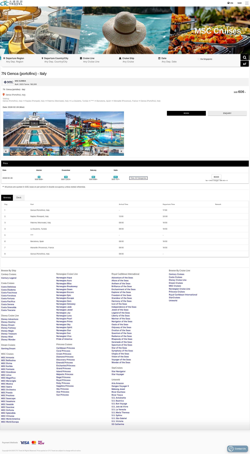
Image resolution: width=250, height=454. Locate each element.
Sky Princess (62, 389)
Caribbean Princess (65, 348)
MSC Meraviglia (8, 381)
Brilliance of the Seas (122, 286)
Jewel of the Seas (120, 310)
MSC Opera (6, 386)
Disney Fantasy (8, 328)
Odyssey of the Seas (121, 327)
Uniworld (173, 300)
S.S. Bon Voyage (119, 403)
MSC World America (10, 419)
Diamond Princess (64, 356)
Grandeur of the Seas (122, 298)
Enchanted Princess (65, 365)
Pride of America (64, 339)
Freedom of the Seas (121, 295)
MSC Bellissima (8, 360)
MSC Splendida (8, 413)
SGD (239, 3)
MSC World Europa (10, 422)
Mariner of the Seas (121, 318)
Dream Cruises (176, 283)
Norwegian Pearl (64, 318)
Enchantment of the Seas (124, 289)
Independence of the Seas (124, 307)
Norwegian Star (63, 330)
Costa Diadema (8, 289)
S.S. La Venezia (119, 409)
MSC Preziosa (7, 395)
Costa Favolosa (8, 295)
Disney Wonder (8, 339)
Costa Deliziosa (8, 287)
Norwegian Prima (64, 321)
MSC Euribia (7, 366)
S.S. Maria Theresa (120, 412)
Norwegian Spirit (64, 327)
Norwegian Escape (65, 298)
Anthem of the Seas (121, 283)
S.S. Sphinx (117, 415)
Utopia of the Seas (120, 353)
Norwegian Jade (64, 307)
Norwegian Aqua (64, 277)
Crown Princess (63, 354)
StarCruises (174, 297)
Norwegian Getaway (66, 304)
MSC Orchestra (8, 389)
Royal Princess (63, 380)
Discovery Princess (65, 359)
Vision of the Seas (120, 356)
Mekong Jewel (118, 389)
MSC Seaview (7, 407)
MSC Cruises (175, 286)
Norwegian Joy (63, 313)
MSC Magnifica (8, 378)
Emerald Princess (64, 362)
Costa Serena (7, 304)
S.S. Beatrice (118, 401)
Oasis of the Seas (120, 324)
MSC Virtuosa (7, 416)
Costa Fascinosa (9, 292)
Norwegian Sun (63, 333)
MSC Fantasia (7, 369)
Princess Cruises (177, 291)
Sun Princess (62, 395)
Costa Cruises (175, 277)
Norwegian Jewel (64, 310)
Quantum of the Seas (122, 333)
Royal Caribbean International (183, 294)
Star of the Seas (119, 348)
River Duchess (118, 392)
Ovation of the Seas (121, 330)
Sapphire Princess (65, 386)
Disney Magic (7, 331)
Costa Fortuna (8, 298)
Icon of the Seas (119, 304)
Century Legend (8, 278)
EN (231, 3)
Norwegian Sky (63, 324)
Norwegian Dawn (64, 289)
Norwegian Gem (63, 301)
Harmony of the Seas (122, 301)
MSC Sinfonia (7, 410)
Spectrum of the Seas (122, 345)
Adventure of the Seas (122, 277)
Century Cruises (176, 274)
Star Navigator (119, 371)
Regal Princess (63, 377)
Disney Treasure (9, 333)
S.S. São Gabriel (119, 418)
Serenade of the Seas (122, 342)
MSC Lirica (6, 375)
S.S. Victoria (117, 421)
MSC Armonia (7, 357)
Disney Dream (7, 325)
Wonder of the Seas (121, 362)
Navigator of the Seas (122, 321)
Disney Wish (7, 336)
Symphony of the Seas (122, 350)
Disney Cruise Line (177, 280)
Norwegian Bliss (63, 283)
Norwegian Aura (64, 280)
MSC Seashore (8, 401)
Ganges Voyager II (120, 386)
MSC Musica (7, 383)
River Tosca (117, 395)
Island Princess (63, 371)
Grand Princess (63, 368)
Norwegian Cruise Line (179, 289)
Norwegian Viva (63, 336)
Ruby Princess (63, 383)
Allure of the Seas (120, 280)
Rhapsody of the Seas (122, 339)
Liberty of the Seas (121, 315)
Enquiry (227, 113)
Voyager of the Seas (121, 359)
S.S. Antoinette (119, 398)
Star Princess (62, 392)
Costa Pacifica (8, 301)
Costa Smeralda (8, 307)
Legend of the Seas (121, 313)
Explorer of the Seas (121, 292)
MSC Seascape (8, 398)
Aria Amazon (118, 383)
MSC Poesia (6, 392)
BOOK (186, 113)
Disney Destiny (8, 322)
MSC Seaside (7, 404)
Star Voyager (118, 374)
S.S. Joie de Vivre (120, 406)
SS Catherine (118, 424)
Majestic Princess (64, 374)
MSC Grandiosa (8, 372)
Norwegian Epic (63, 295)
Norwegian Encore (65, 292)
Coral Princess (63, 351)
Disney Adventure (9, 319)
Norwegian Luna (64, 315)
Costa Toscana (8, 310)
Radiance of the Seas (122, 336)
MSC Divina (6, 363)
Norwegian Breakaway (67, 286)
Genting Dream (8, 348)
